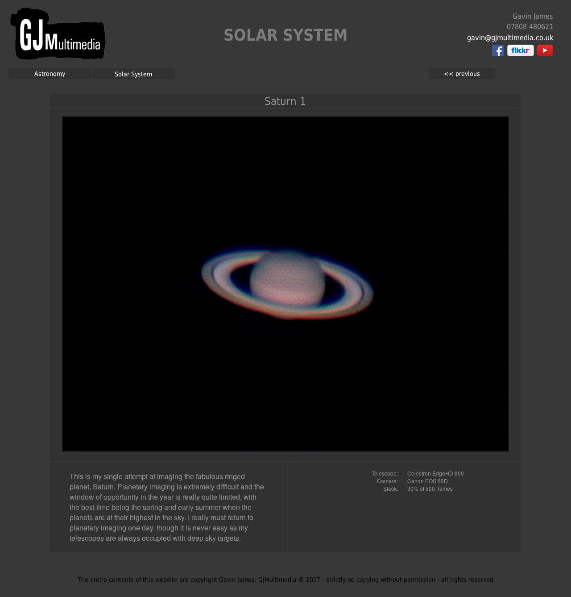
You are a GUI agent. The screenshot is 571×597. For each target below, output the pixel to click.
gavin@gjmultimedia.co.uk (510, 37)
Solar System (133, 74)
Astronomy (49, 73)
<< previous (462, 73)
